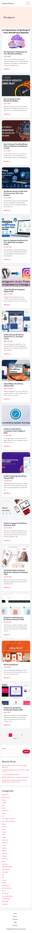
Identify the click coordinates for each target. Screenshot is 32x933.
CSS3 (3, 805)
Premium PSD (5, 869)
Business (4, 800)
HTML (3, 834)
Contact (15, 925)
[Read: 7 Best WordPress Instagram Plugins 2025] (16, 276)
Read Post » (7, 69)
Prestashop (5, 872)
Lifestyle (4, 848)
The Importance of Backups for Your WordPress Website (15, 53)
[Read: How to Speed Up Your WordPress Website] (16, 85)
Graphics (4, 826)
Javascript (5, 842)
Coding (4, 802)
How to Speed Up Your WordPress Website (12, 100)
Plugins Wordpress (7, 866)
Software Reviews (7, 888)
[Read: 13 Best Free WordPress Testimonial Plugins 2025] (16, 694)
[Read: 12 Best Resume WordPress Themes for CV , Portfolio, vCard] (16, 321)
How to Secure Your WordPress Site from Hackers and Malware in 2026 (16, 146)
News (3, 861)
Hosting (4, 832)
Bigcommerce (6, 797)
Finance (4, 813)
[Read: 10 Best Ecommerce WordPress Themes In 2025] (16, 509)
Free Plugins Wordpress (8, 818)
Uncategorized (6, 899)
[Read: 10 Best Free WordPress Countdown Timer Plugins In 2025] (16, 415)
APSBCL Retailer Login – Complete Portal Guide (15, 777)
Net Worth (5, 859)
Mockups (4, 856)
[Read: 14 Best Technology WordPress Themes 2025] (16, 462)
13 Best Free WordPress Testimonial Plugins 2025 (13, 709)
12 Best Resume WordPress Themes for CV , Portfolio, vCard (14, 337)
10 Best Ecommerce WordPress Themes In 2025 (15, 524)
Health (3, 829)
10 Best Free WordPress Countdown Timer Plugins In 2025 (14, 431)
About (15, 916)
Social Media (5, 885)
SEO (3, 877)
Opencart (4, 864)
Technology (5, 893)
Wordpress (5, 904)
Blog (15, 922)
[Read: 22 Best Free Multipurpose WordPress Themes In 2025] (16, 604)
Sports (4, 891)
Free (3, 816)
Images (4, 837)
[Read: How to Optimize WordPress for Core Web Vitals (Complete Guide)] (16, 227)
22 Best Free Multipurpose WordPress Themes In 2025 (14, 618)
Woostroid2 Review (11, 665)
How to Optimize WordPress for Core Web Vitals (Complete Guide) (16, 242)
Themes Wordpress (7, 896)
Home (15, 913)
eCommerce (5, 810)
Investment (5, 840)
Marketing (4, 853)
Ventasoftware (8, 3)
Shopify (4, 883)
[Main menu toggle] (28, 3)
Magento (4, 850)
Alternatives (5, 794)
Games (4, 824)
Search (4, 748)
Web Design (5, 901)
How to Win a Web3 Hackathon (10, 774)
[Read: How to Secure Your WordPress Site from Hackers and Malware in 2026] (16, 130)
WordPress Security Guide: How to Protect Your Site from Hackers (16, 193)
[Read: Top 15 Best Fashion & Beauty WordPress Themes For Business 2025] (16, 557)
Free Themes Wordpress (9, 821)
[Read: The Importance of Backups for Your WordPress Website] (16, 38)
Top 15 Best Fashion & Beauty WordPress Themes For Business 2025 (16, 572)
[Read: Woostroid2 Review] (16, 651)
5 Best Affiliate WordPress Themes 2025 (13, 385)
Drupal (4, 808)
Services (4, 880)
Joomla (4, 845)
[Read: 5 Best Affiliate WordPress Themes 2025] (16, 370)
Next (16, 738)
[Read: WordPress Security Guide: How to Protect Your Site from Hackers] (16, 178)
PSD (3, 875)
